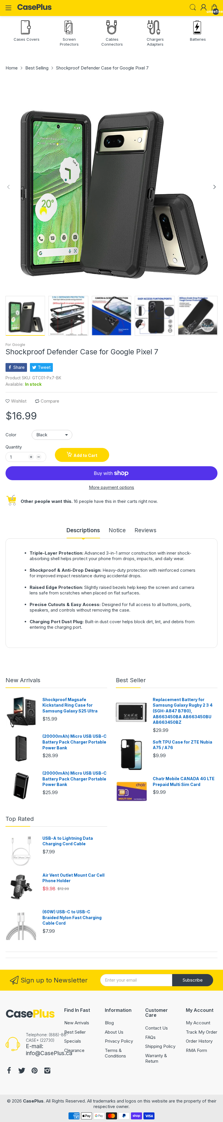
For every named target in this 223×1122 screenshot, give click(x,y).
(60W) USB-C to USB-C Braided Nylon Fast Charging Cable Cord (72, 917)
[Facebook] (9, 1071)
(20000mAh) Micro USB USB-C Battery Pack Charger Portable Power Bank (74, 742)
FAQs (150, 1037)
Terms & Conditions (115, 1053)
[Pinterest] (34, 1071)
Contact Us (156, 1028)
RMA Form (196, 1050)
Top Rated (20, 818)
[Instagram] (47, 1071)
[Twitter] (21, 1071)
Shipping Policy (160, 1046)
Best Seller (131, 680)
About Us (114, 1032)
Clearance (74, 1050)
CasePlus (33, 1101)
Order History (199, 1041)
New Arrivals (23, 680)
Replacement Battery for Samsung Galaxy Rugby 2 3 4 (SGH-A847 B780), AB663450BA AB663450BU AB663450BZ (183, 711)
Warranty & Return (156, 1058)
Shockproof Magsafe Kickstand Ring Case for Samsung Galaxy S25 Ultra (70, 705)
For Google (15, 344)
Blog (109, 1022)
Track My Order (201, 1032)
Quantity (14, 447)
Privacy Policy (119, 1041)
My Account (198, 1022)
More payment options (111, 487)
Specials (72, 1041)
